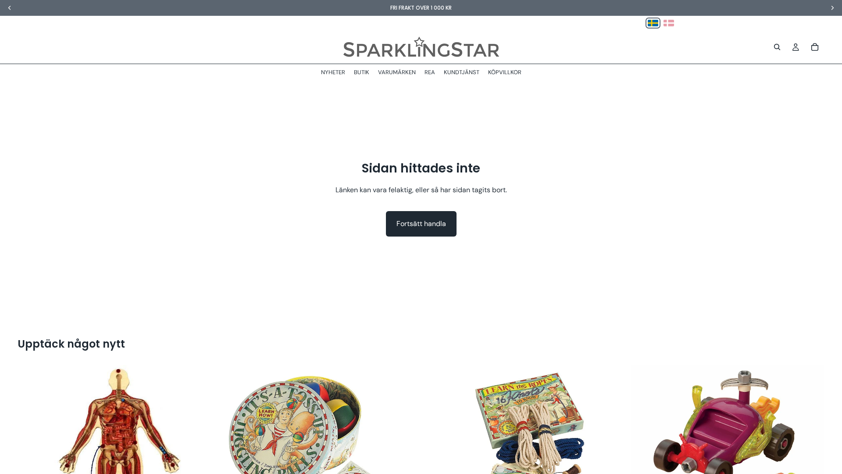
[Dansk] (668, 23)
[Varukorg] (814, 47)
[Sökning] (777, 47)
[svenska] (653, 23)
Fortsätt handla (421, 223)
